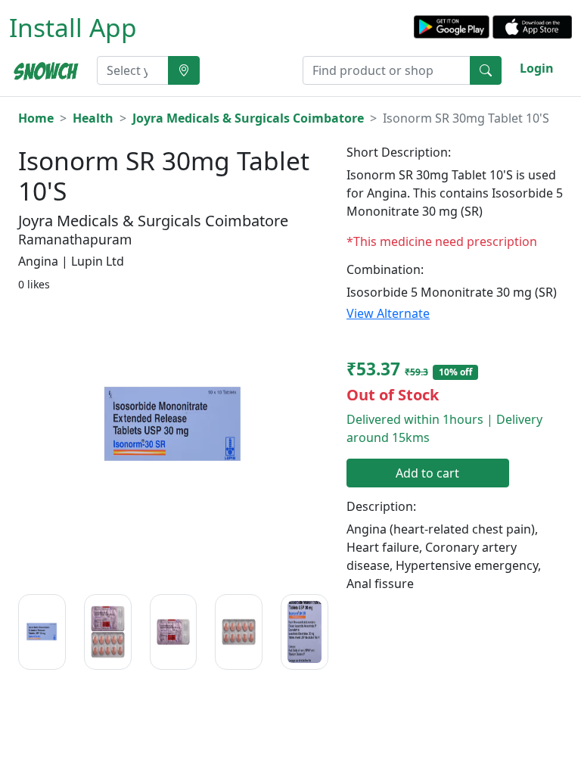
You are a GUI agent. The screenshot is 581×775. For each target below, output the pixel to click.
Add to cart (427, 473)
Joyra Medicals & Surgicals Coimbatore (248, 118)
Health (93, 118)
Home (36, 118)
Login (537, 68)
